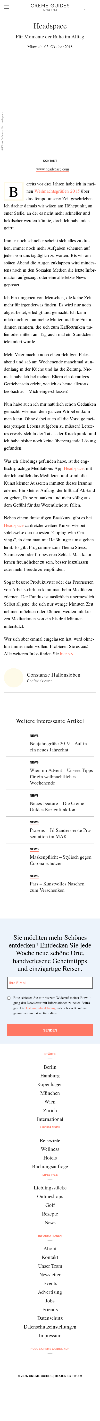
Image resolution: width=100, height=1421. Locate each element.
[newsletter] (68, 1361)
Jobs (50, 1300)
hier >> (67, 653)
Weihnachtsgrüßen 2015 (57, 191)
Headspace (73, 468)
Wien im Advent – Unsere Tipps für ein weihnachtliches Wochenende (61, 776)
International (50, 1119)
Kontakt (50, 1257)
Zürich (50, 1110)
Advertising (50, 1291)
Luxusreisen (50, 1127)
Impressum (50, 1335)
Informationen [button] (50, 1235)
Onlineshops (50, 1196)
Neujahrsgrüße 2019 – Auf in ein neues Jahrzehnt (58, 746)
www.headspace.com (52, 168)
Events (50, 1283)
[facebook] (31, 1361)
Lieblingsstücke (50, 1187)
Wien (50, 1101)
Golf (50, 1205)
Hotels (50, 1157)
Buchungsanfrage (50, 1166)
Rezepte (50, 1213)
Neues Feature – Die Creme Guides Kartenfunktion (57, 806)
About (50, 1248)
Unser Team (50, 1265)
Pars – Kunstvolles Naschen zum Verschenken (57, 886)
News (50, 1222)
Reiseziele (50, 1140)
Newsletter (50, 1274)
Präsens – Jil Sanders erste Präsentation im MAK (61, 833)
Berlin (50, 1066)
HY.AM (77, 1376)
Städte (50, 1054)
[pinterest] (56, 1361)
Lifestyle (50, 1174)
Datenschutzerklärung (41, 1008)
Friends (50, 1309)
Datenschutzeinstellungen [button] (50, 1326)
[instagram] (43, 1361)
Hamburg (50, 1075)
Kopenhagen (50, 1084)
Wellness (50, 1148)
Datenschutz (50, 1318)
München (50, 1092)
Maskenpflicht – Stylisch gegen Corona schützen (61, 860)
